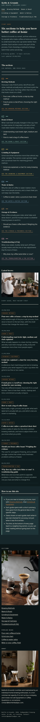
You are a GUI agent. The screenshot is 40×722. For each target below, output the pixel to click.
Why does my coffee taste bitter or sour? (18, 254)
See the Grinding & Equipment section (17, 174)
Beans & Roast (26, 9)
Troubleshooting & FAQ (27, 17)
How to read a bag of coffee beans (16, 137)
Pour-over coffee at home (11, 633)
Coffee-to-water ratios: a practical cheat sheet (20, 197)
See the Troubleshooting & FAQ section (17, 258)
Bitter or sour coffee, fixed (11, 643)
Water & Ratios (25, 13)
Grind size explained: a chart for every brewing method (19, 361)
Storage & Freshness (9, 17)
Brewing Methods (13, 9)
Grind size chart (7, 636)
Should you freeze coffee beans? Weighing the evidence (19, 447)
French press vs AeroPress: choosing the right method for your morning (19, 383)
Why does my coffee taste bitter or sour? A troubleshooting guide (18, 470)
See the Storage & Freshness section (16, 231)
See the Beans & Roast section (14, 141)
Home (3, 9)
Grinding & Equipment (10, 13)
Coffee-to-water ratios (10, 639)
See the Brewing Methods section (15, 108)
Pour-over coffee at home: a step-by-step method (20, 316)
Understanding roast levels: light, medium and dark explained (19, 338)
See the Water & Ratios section (14, 201)
